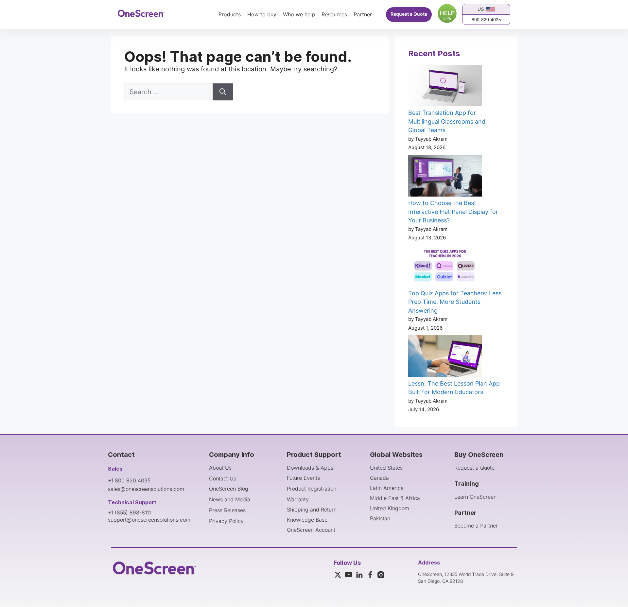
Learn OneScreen (475, 497)
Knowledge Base (307, 519)
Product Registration (311, 488)
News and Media (229, 499)
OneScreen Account (311, 530)
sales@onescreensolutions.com (146, 489)
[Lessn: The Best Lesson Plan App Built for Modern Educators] (445, 357)
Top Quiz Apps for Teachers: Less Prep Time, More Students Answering (454, 302)
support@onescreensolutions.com (149, 519)
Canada (379, 478)
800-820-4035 (486, 19)
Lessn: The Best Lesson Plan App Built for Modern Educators (454, 388)
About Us (220, 467)
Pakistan (380, 518)
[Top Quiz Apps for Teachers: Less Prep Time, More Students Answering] (445, 267)
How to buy (261, 14)
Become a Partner (476, 525)
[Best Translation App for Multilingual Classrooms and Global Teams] (445, 87)
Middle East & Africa (395, 498)
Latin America (387, 488)
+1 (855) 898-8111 (129, 512)
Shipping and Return (312, 509)
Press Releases (227, 510)
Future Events (303, 478)
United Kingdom (389, 508)
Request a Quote (409, 14)
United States (386, 467)
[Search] (223, 91)
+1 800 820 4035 (129, 480)
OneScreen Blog (228, 488)
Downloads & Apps (310, 467)
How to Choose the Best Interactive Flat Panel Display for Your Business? (453, 212)
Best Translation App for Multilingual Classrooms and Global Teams (446, 121)
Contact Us (222, 478)
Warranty (298, 499)
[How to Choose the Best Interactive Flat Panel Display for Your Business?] (445, 177)
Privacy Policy (226, 521)
